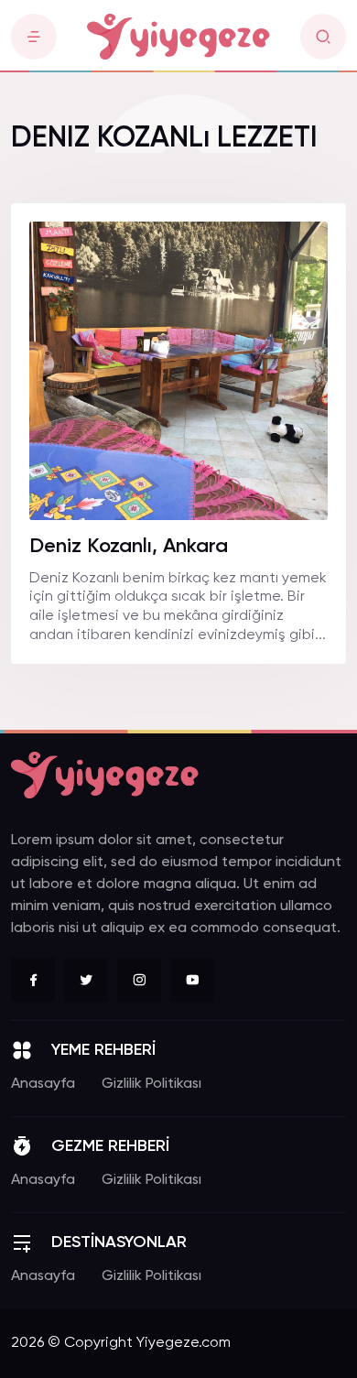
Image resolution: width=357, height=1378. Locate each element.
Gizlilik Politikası (151, 1084)
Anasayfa (43, 1084)
